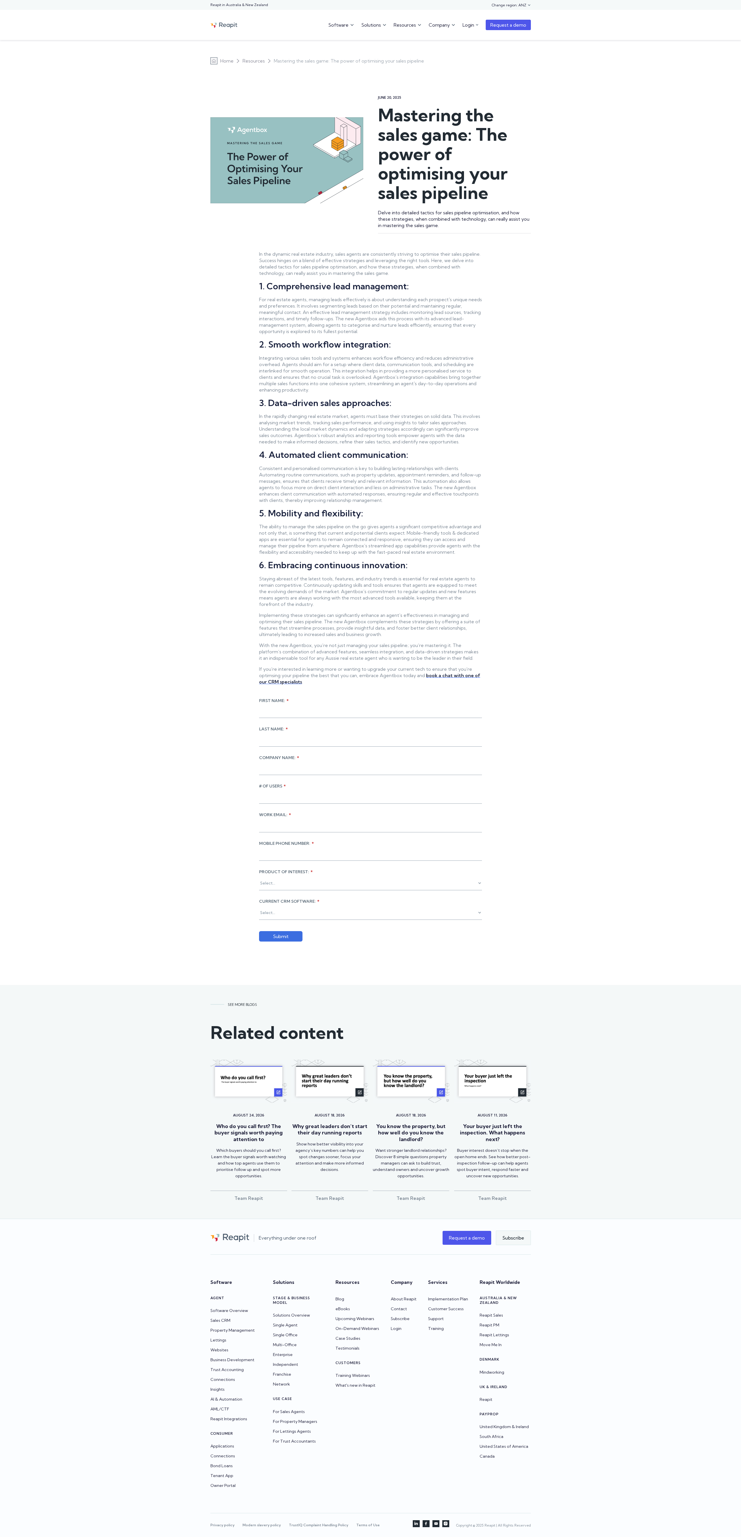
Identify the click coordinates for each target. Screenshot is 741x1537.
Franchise (282, 1374)
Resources (254, 61)
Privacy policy (222, 1525)
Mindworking (492, 1372)
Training (436, 1328)
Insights (217, 1389)
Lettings (218, 1340)
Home (227, 61)
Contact (399, 1308)
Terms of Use (368, 1525)
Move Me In (491, 1344)
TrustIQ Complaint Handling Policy (318, 1525)
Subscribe (400, 1318)
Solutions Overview (291, 1315)
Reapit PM (489, 1325)
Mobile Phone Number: (286, 843)
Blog (339, 1299)
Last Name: (273, 729)
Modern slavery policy (262, 1525)
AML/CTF (219, 1409)
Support (436, 1318)
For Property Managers (295, 1421)
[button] (511, 5)
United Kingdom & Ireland (504, 1426)
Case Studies (347, 1338)
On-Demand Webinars (357, 1328)
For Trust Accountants (294, 1441)
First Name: (274, 700)
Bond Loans (221, 1465)
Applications (222, 1446)
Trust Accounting (227, 1369)
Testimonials (347, 1348)
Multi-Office (285, 1344)
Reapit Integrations (228, 1418)
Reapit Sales (491, 1315)
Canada (487, 1456)
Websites (219, 1350)
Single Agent (285, 1325)
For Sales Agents (289, 1411)
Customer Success (446, 1308)
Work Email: (275, 814)
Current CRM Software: (289, 901)
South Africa (491, 1436)
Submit (281, 936)
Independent (285, 1364)
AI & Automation (226, 1399)
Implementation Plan (448, 1299)
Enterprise (283, 1354)
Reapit (486, 1399)
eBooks (342, 1308)
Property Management (232, 1330)
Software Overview (229, 1310)
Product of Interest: (286, 871)
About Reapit (404, 1299)
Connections (222, 1379)
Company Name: (279, 757)
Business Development (232, 1359)
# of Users (272, 786)
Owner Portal (223, 1485)
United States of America (504, 1446)
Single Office (285, 1334)
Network (281, 1384)
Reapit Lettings (494, 1334)
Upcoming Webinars (354, 1318)
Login (396, 1328)
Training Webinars (352, 1375)
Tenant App (221, 1475)
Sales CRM (220, 1320)
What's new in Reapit (355, 1385)
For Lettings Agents (292, 1431)
